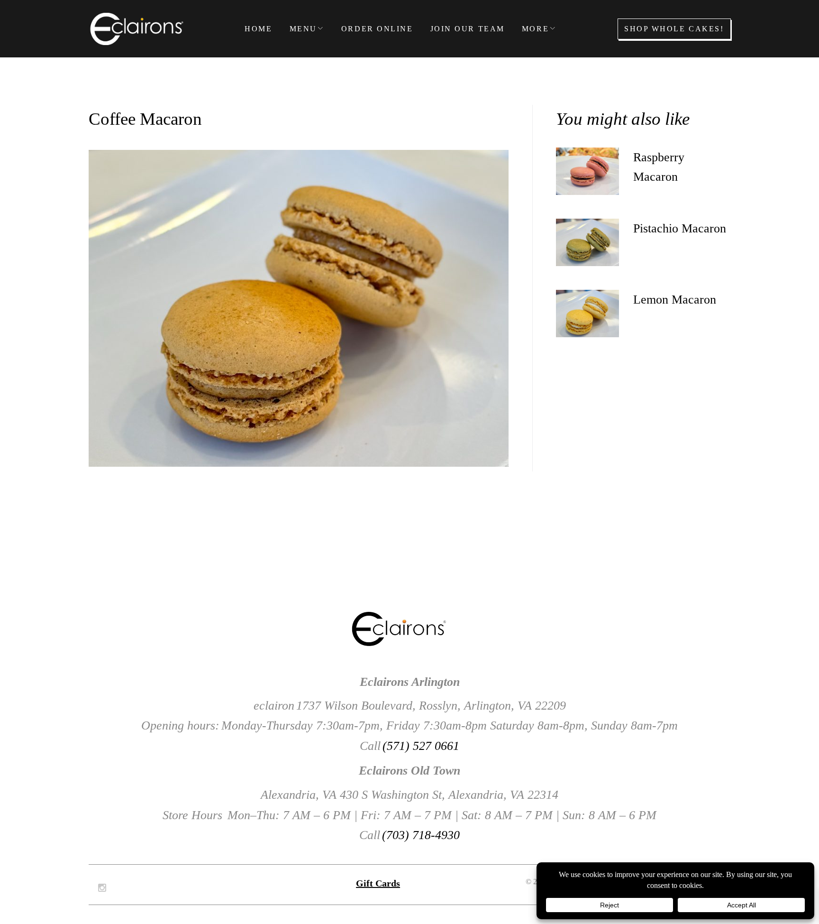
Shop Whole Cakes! (674, 29)
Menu (303, 29)
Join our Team (467, 29)
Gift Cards (378, 883)
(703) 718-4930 (421, 835)
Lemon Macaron (674, 299)
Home (258, 29)
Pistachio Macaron (679, 228)
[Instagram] (102, 888)
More (535, 29)
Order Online (377, 29)
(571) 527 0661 (420, 746)
